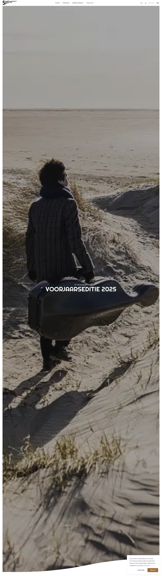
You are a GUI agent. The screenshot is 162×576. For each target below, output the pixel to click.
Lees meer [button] (147, 565)
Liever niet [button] (141, 570)
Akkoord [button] (153, 570)
